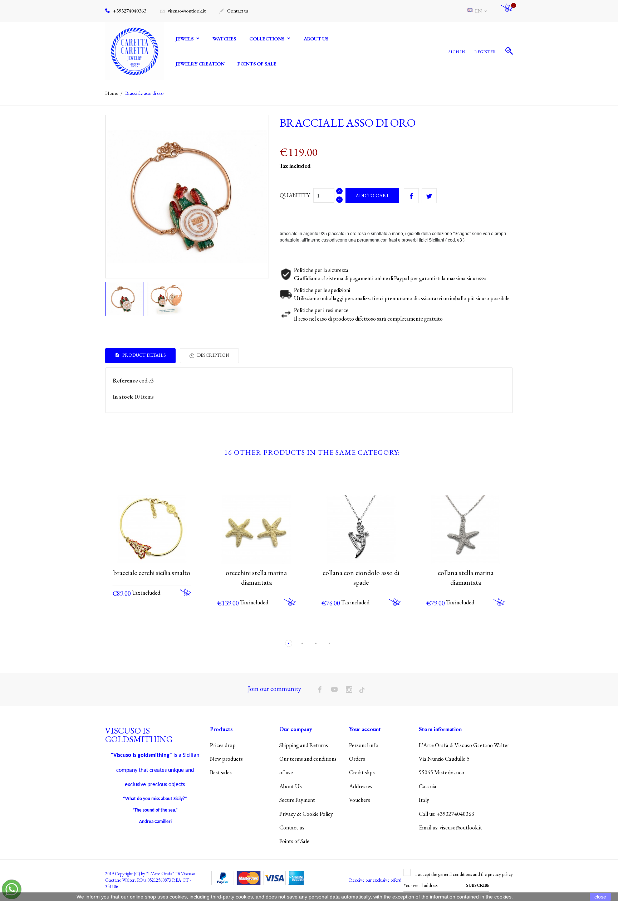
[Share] (411, 195)
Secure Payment (297, 800)
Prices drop (223, 745)
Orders (357, 759)
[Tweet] (429, 195)
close (600, 897)
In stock (123, 396)
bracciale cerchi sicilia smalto (151, 572)
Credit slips (362, 772)
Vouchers (359, 800)
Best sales (221, 772)
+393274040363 (129, 10)
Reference (125, 380)
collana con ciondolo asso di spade (361, 577)
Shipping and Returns (303, 745)
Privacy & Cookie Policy (306, 814)
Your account (365, 729)
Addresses (360, 786)
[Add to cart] (185, 592)
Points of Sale (256, 63)
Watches (224, 38)
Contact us (234, 10)
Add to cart (372, 195)
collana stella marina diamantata (466, 577)
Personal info (363, 745)
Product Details (143, 355)
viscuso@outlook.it (183, 10)
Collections (267, 38)
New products (226, 759)
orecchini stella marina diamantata (256, 577)
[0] (507, 11)
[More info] (158, 628)
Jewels (185, 38)
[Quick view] (145, 628)
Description (212, 355)
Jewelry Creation (200, 63)
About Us (316, 38)
